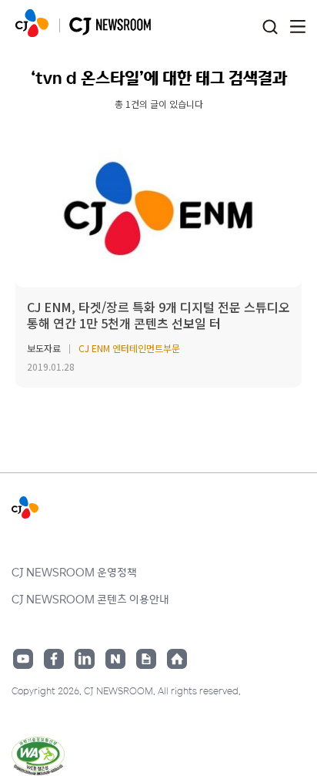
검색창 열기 (270, 27)
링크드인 (84, 658)
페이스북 (53, 658)
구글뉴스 (146, 658)
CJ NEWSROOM (31, 23)
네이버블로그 (115, 658)
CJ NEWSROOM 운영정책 (74, 571)
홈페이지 (177, 658)
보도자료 (44, 347)
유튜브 (23, 658)
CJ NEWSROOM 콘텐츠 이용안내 (90, 598)
